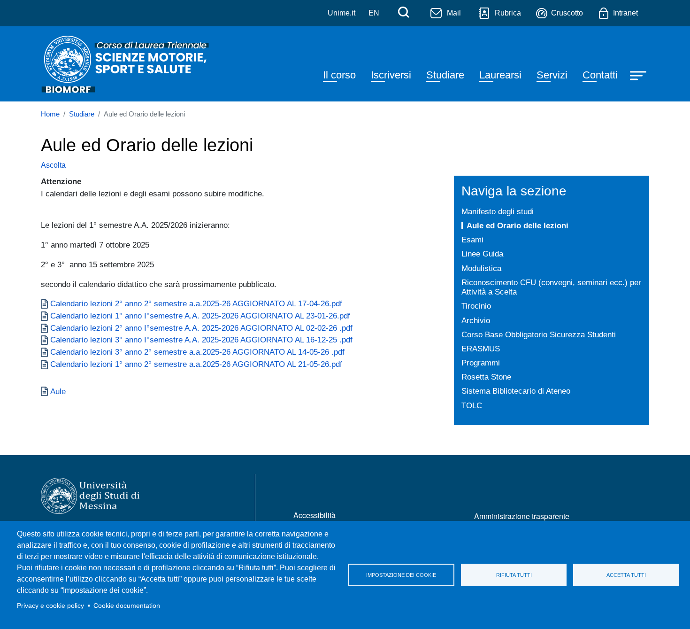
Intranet (625, 13)
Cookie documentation (126, 605)
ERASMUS (480, 348)
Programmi (480, 362)
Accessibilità (314, 515)
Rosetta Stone (486, 376)
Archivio (475, 320)
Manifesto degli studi (497, 211)
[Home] (126, 64)
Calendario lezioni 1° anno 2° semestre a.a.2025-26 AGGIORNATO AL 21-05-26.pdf (196, 364)
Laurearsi (500, 75)
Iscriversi (391, 75)
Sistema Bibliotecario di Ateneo (515, 391)
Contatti (600, 75)
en (373, 13)
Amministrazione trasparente (521, 516)
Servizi (552, 75)
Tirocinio (476, 306)
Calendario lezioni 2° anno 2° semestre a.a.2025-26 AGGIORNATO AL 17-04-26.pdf (196, 303)
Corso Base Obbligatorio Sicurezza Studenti (538, 334)
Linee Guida (482, 253)
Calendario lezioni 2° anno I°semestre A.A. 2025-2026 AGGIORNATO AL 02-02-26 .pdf (201, 328)
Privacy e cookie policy (50, 605)
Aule (58, 391)
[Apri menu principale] (639, 75)
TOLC (471, 405)
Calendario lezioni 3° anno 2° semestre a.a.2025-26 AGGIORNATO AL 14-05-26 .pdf (197, 352)
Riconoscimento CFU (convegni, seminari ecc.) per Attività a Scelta (551, 287)
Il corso (339, 75)
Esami (472, 239)
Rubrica (508, 13)
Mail (454, 13)
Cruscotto (567, 13)
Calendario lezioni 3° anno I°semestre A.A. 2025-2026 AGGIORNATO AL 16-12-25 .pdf (201, 339)
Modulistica (481, 268)
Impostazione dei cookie (401, 575)
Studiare (445, 75)
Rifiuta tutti (514, 575)
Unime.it (341, 13)
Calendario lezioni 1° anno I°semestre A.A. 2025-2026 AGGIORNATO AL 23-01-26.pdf (200, 315)
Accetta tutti (626, 575)
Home (50, 114)
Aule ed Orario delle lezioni (517, 225)
